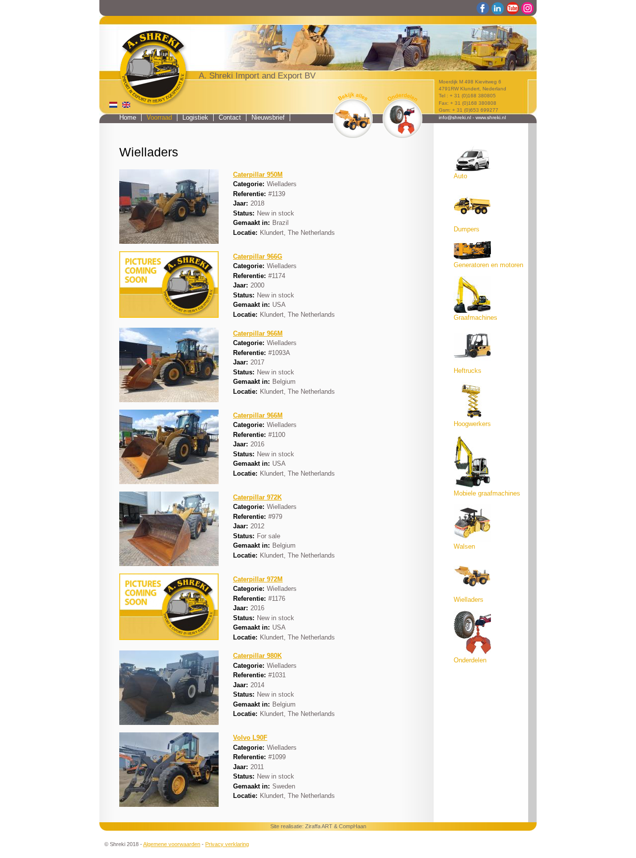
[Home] (147, 62)
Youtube (512, 8)
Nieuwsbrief (268, 117)
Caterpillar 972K (257, 497)
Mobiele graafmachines (487, 493)
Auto (460, 176)
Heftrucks (467, 370)
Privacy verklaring (227, 844)
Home (127, 117)
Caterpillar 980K (257, 655)
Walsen (464, 546)
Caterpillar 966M (258, 333)
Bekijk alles (353, 115)
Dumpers (466, 229)
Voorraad (159, 117)
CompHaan (352, 826)
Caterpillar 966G (257, 256)
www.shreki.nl (491, 117)
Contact (230, 117)
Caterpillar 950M (258, 174)
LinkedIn (497, 8)
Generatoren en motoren (488, 265)
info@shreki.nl (455, 117)
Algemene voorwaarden (171, 844)
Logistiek (195, 117)
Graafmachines (475, 317)
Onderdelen (470, 660)
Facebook (483, 8)
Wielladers (468, 599)
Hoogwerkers (472, 424)
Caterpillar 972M (258, 579)
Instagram (527, 8)
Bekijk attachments (402, 115)
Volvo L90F (250, 737)
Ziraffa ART (318, 826)
